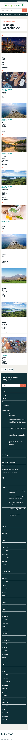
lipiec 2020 (4, 692)
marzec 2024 (5, 588)
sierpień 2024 (5, 575)
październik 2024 (6, 571)
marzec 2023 (5, 609)
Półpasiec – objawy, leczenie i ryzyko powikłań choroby (17, 429)
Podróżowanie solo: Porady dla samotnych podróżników (16, 503)
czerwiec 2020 (5, 695)
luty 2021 (4, 668)
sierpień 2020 (5, 688)
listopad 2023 (5, 595)
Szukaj (24, 10)
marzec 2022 (5, 623)
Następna (11, 369)
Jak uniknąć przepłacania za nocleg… (10, 472)
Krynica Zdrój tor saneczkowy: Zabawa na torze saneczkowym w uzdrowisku (16, 443)
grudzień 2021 (5, 633)
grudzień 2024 (5, 564)
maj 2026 (4, 540)
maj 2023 (4, 602)
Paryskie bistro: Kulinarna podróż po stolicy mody (17, 491)
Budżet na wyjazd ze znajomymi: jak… (10, 465)
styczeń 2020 (5, 712)
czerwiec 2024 (5, 581)
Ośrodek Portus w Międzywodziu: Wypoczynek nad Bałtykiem (5, 160)
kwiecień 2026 (5, 543)
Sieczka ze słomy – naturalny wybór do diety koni (17, 414)
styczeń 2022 (5, 630)
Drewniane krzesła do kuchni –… (9, 458)
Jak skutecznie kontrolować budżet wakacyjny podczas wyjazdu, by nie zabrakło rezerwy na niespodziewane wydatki (17, 422)
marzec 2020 (5, 705)
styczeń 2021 (5, 671)
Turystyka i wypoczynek (6, 14)
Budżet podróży (5, 395)
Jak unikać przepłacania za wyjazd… (10, 469)
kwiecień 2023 (5, 606)
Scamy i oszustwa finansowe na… (9, 462)
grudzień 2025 (5, 550)
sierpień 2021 (5, 647)
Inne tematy (4, 398)
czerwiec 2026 (5, 537)
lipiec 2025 (4, 561)
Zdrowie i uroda (16, 14)
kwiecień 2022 (5, 619)
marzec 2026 (5, 547)
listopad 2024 (5, 568)
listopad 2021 (5, 636)
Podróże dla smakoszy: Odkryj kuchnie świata (16, 514)
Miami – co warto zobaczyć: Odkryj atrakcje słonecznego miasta (17, 497)
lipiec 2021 (4, 650)
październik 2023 (6, 599)
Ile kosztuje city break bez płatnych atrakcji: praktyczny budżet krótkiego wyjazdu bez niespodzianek (17, 436)
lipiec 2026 (4, 533)
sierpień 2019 (5, 719)
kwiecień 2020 (5, 702)
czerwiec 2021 (5, 654)
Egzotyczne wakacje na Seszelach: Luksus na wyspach (17, 509)
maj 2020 (4, 699)
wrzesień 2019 (5, 716)
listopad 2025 (5, 554)
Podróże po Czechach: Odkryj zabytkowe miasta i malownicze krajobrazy (5, 327)
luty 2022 (4, 626)
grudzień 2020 (5, 674)
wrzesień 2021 (5, 643)
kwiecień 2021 (5, 661)
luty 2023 (4, 612)
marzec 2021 (5, 664)
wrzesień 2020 (5, 685)
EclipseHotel (7, 734)
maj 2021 (4, 657)
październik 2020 (6, 681)
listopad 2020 (5, 678)
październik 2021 (6, 640)
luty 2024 (4, 592)
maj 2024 (4, 585)
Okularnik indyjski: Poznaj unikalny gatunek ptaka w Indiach (4, 127)
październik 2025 (6, 557)
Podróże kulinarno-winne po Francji (4, 95)
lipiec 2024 (4, 578)
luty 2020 (4, 709)
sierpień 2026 (5, 530)
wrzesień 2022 (5, 616)
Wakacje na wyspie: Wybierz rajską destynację (4, 360)
